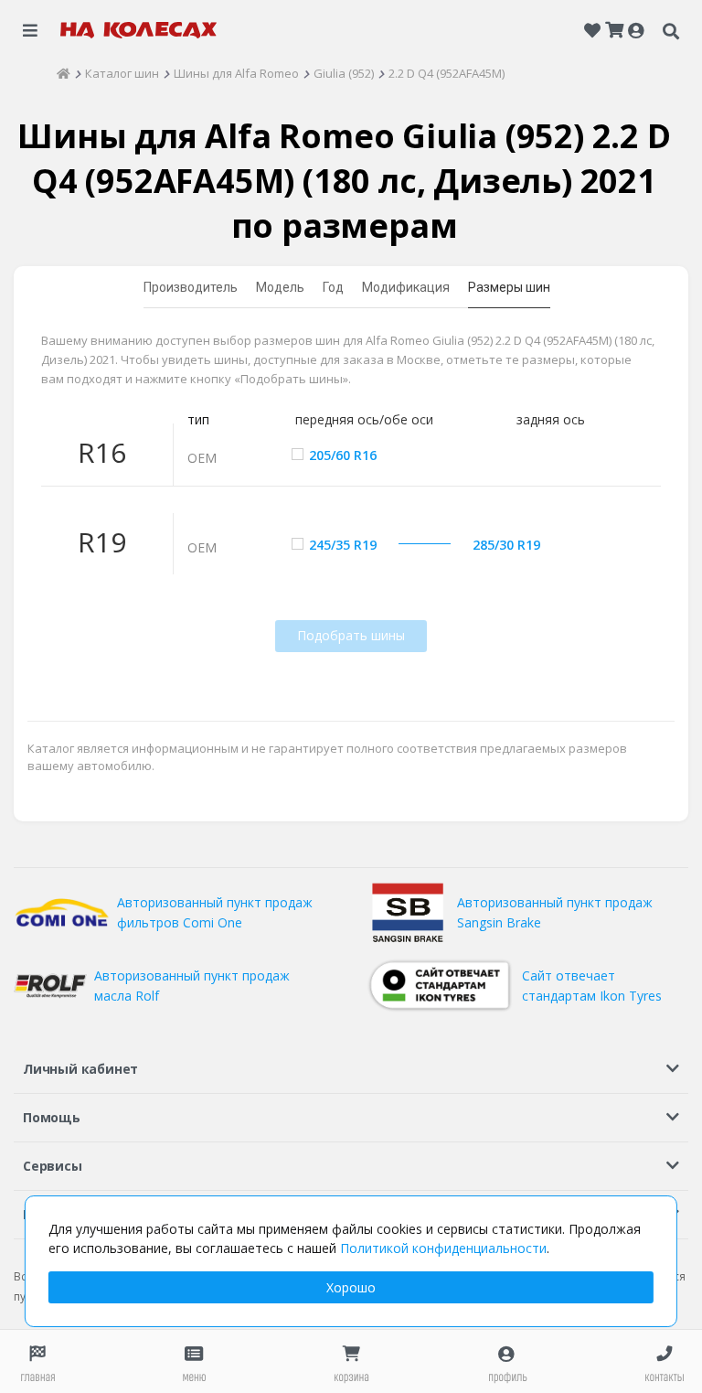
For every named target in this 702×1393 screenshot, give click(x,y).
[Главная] (63, 73)
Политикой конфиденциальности (443, 1248)
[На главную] (139, 30)
